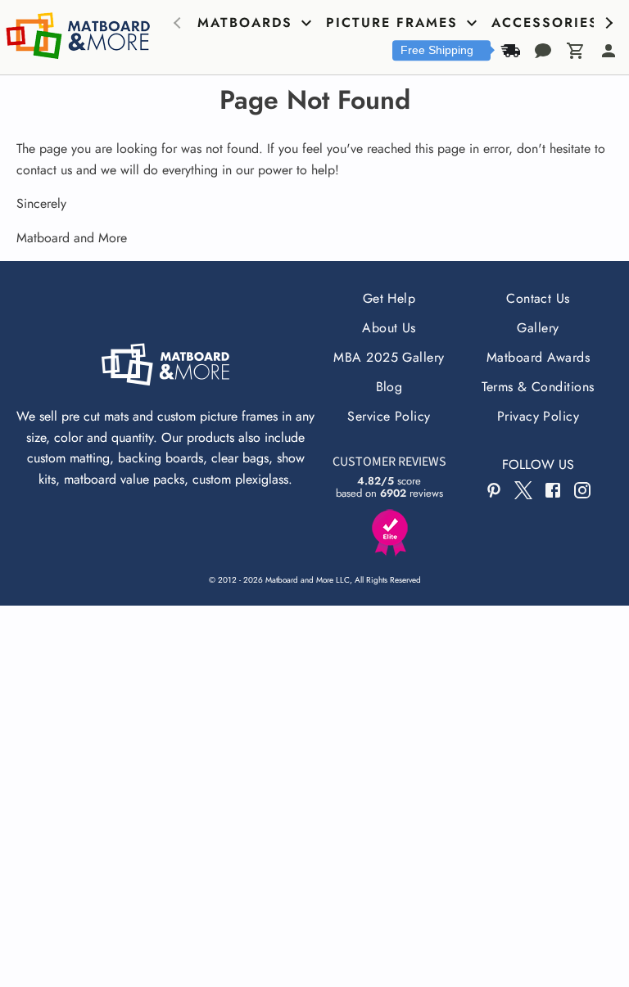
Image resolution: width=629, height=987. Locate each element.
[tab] (256, 23)
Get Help (389, 298)
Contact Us (538, 298)
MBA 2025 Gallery (389, 357)
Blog (389, 386)
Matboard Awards (538, 357)
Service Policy (389, 416)
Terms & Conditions (538, 386)
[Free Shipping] (510, 50)
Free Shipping (436, 49)
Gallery (538, 327)
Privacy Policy (538, 416)
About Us (389, 327)
